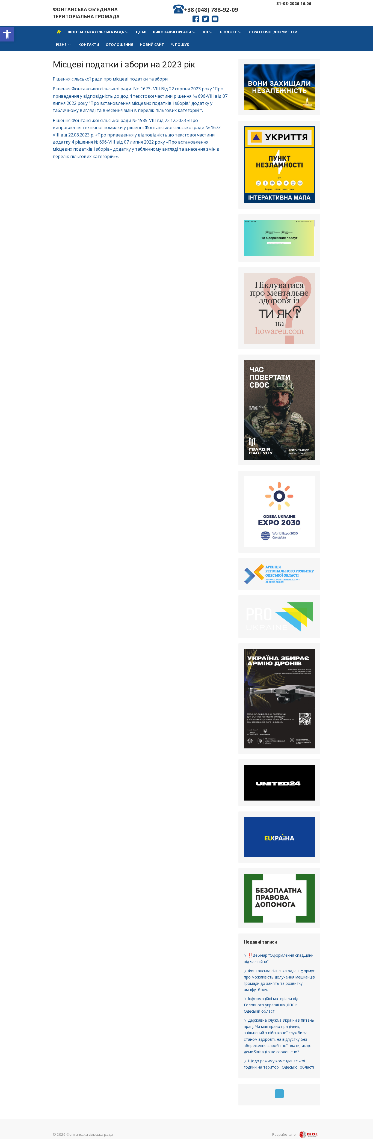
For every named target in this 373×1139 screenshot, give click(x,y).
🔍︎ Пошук (180, 44)
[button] (7, 34)
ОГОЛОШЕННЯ (119, 44)
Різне (61, 44)
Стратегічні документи (273, 31)
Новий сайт (152, 44)
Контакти (88, 44)
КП (205, 31)
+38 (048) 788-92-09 (211, 9)
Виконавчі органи (172, 31)
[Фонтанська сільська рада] (59, 32)
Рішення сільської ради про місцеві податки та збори (110, 79)
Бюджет (228, 31)
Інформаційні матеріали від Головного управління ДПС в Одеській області (271, 1005)
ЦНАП (141, 31)
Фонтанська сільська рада (96, 31)
